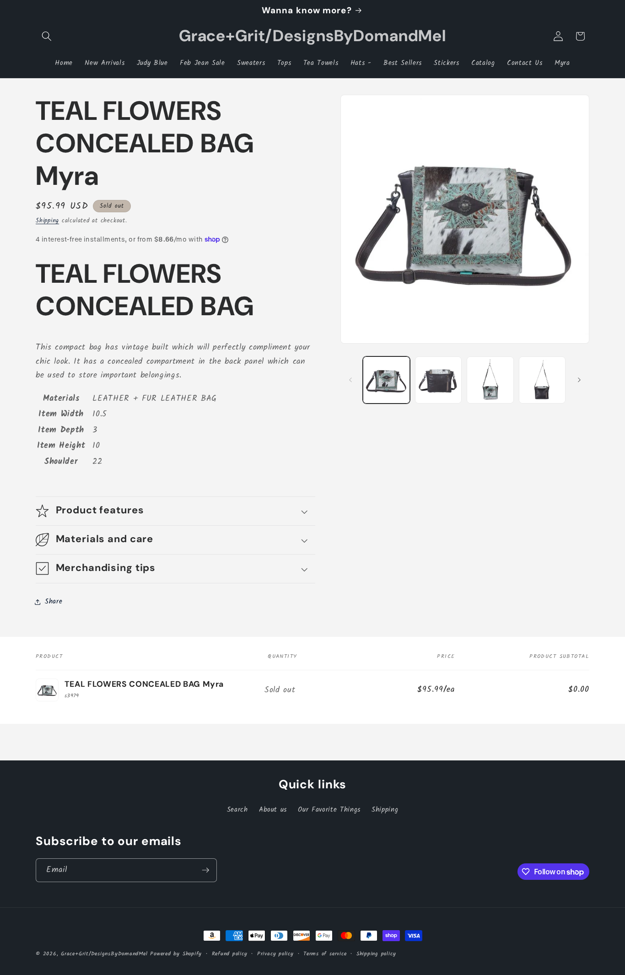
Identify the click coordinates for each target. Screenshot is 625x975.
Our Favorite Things (329, 809)
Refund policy (230, 953)
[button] (47, 36)
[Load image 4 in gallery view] (542, 380)
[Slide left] (350, 380)
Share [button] (53, 601)
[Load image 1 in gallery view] (386, 380)
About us (273, 809)
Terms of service (324, 953)
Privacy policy (275, 953)
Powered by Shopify (176, 953)
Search (237, 809)
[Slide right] (579, 380)
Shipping (47, 221)
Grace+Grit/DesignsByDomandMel (104, 953)
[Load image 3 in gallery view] (490, 380)
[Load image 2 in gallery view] (438, 380)
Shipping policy (376, 953)
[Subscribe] (205, 870)
